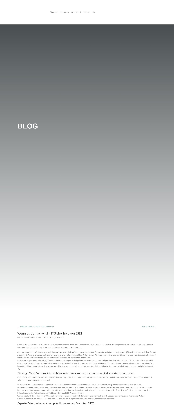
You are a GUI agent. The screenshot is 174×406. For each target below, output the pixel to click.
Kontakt (86, 12)
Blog (94, 12)
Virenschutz (59, 337)
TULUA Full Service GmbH (31, 337)
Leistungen (64, 12)
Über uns (53, 12)
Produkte (74, 12)
